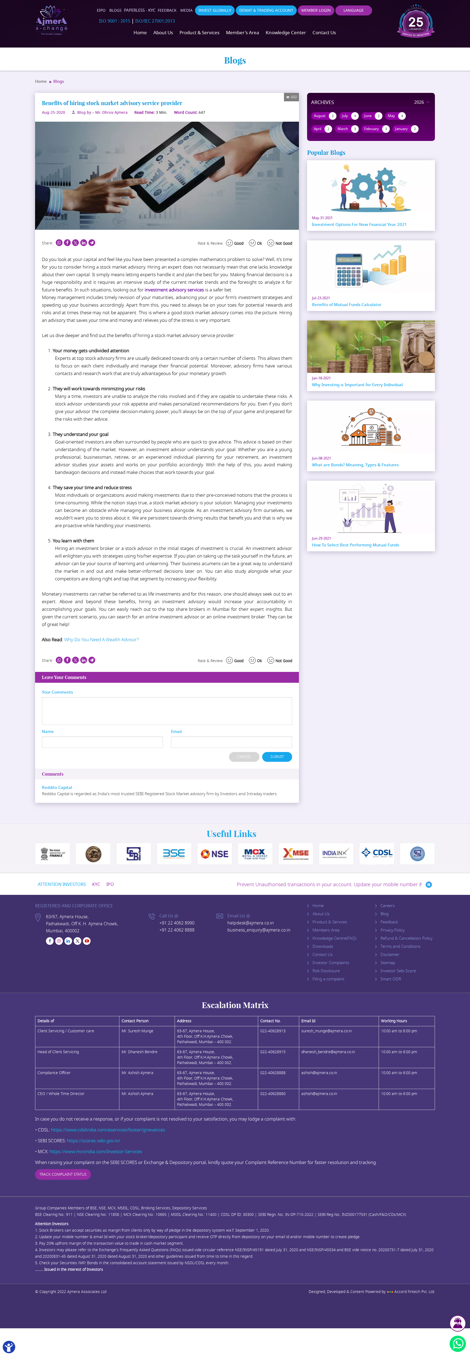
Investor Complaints (331, 962)
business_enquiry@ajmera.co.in (258, 930)
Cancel (244, 757)
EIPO (101, 10)
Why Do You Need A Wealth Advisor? (101, 639)
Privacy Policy (393, 930)
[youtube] (87, 941)
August (324, 115)
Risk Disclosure (326, 971)
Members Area (326, 930)
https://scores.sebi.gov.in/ (93, 1140)
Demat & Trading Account (266, 10)
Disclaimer (390, 954)
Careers (388, 905)
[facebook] (50, 941)
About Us (163, 32)
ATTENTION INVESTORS (62, 884)
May (395, 115)
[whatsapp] (458, 1344)
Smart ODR (391, 979)
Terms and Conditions (400, 946)
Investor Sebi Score (398, 971)
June (372, 115)
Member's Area (242, 32)
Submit (277, 757)
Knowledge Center (286, 32)
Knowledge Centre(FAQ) (334, 938)
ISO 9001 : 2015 (114, 21)
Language (354, 10)
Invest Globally (215, 10)
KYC (96, 884)
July (349, 115)
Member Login (316, 10)
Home (140, 32)
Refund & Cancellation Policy (406, 938)
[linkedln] (68, 941)
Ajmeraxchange (51, 20)
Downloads (323, 946)
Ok (259, 243)
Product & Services (199, 32)
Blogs (115, 10)
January (405, 128)
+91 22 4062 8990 (176, 923)
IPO (110, 884)
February (375, 128)
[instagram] (59, 941)
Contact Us (324, 32)
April (321, 128)
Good (238, 243)
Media (186, 10)
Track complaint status (62, 1174)
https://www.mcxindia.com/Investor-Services (96, 1151)
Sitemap (388, 962)
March (347, 128)
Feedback (167, 10)
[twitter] (77, 941)
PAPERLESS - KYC (139, 10)
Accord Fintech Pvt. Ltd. (411, 1292)
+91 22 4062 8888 (176, 930)
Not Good (284, 243)
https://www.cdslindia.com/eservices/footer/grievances (108, 1130)
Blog (385, 914)
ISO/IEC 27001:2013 (155, 21)
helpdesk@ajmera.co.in (250, 923)
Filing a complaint (328, 979)
